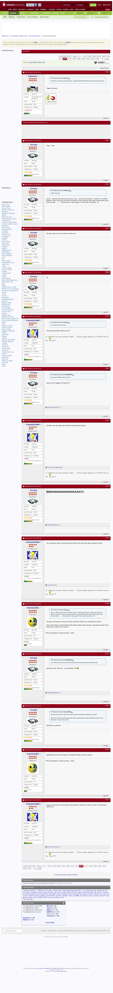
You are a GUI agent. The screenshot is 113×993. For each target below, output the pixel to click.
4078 (87, 58)
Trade (105, 13)
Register (106, 5)
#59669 (107, 749)
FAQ (5, 17)
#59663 (107, 420)
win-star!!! (102, 896)
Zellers (4, 366)
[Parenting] (102, 10)
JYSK (4, 266)
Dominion (5, 225)
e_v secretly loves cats (89, 890)
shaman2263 (33, 608)
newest (58, 894)
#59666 (107, 603)
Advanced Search (101, 17)
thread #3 (51, 896)
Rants (72, 9)
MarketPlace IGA (7, 282)
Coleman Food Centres (9, 222)
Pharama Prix (6, 304)
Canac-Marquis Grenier (9, 218)
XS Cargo (5, 362)
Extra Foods (6, 227)
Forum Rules (50, 922)
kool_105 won (98, 892)
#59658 (107, 184)
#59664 (107, 486)
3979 (69, 58)
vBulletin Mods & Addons (59, 968)
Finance (59, 9)
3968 (103, 56)
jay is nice (57, 892)
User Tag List (26, 51)
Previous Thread (61, 875)
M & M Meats (6, 278)
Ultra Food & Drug (7, 352)
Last (106, 59)
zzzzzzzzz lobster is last (56, 897)
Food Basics (6, 236)
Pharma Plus (6, 306)
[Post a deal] (107, 10)
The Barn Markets (7, 341)
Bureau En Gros (7, 217)
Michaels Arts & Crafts (9, 287)
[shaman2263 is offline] (32, 622)
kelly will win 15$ (87, 892)
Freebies (43, 9)
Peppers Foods (6, 303)
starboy (42, 896)
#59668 (107, 705)
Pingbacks (26, 918)
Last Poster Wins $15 (37, 62)
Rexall (4, 322)
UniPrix (4, 354)
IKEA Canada (6, 261)
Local (91, 13)
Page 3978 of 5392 (65, 56)
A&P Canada (6, 206)
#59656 (107, 72)
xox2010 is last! (42, 897)
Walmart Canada (7, 361)
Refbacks (26, 920)
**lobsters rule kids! (29, 890)
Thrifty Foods (6, 348)
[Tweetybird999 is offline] (32, 333)
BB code (49, 906)
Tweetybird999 (33, 320)
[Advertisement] (63, 131)
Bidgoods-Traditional (8, 213)
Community (21, 17)
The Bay (4, 343)
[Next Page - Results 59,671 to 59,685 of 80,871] (102, 59)
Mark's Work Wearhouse (9, 280)
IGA (3, 259)
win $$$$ (76, 896)
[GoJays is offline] (32, 156)
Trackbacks (50, 916)
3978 (64, 58)
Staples (4, 336)
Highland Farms (7, 250)
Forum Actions (32, 17)
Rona (3, 324)
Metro (3, 285)
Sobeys (4, 332)
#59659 (107, 228)
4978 (97, 58)
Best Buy (5, 211)
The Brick (5, 345)
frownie (28, 892)
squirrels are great (33, 896)
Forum (14, 13)
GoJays (33, 145)
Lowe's (4, 276)
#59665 (107, 538)
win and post (84, 896)
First (76, 57)
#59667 (107, 653)
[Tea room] (93, 10)
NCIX (3, 294)
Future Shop (6, 241)
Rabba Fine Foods (7, 317)
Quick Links (44, 17)
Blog (5, 13)
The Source (5, 347)
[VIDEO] (49, 912)
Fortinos (4, 240)
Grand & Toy (6, 245)
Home (10, 9)
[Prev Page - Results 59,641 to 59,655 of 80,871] (79, 56)
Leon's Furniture (7, 269)
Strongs (4, 338)
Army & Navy (6, 208)
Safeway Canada (7, 325)
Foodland (5, 238)
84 (33, 351)
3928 (98, 56)
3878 (94, 56)
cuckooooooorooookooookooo (71, 890)
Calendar (12, 17)
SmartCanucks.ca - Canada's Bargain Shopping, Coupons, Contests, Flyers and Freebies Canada (73, 930)
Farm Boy (5, 233)
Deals (15, 9)
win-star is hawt (93, 896)
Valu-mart (5, 359)
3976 (108, 56)
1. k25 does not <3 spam (44, 890)
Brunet (4, 215)
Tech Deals (22, 9)
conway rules (57, 890)
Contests (52, 9)
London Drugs (6, 273)
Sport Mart (5, 334)
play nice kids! (87, 894)
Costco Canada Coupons (10, 224)
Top (62, 13)
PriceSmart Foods (7, 310)
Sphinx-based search (62, 971)
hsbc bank (50, 892)
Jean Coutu (5, 264)
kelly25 (56, 467)
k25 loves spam (76, 892)
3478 (89, 56)
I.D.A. (4, 257)
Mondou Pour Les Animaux (10, 289)
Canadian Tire (6, 220)
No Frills (4, 296)
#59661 (107, 316)
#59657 (107, 140)
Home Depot (6, 252)
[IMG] (48, 910)
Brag (79, 13)
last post (106, 892)
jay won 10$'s (66, 892)
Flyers (36, 9)
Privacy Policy (103, 930)
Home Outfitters (7, 255)
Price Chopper (6, 308)
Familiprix (5, 231)
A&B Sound (5, 204)
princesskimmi (51, 407)
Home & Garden (80, 9)
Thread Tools (104, 68)
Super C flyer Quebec (9, 340)
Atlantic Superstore (8, 210)
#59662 (107, 368)
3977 (60, 58)
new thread (52, 894)
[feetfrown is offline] (32, 88)
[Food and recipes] (99, 10)
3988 (78, 58)
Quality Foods (6, 315)
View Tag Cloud (28, 899)
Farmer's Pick (6, 234)
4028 (83, 58)
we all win (58, 896)
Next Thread (72, 875)
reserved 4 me (97, 894)
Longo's (4, 275)
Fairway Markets (7, 229)
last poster (26, 894)
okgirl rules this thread (75, 894)
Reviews (65, 9)
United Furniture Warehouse (7, 356)
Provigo (4, 313)
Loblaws (4, 271)
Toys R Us (5, 350)
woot (34, 897)
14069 (102, 62)
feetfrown (32, 76)
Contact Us (44, 930)
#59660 (107, 272)
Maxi (3, 283)
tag (47, 896)
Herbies (4, 248)
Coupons (30, 9)
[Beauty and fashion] (96, 10)
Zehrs (3, 364)
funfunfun (34, 892)
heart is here (42, 892)
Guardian (5, 247)
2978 (85, 56)
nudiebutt (64, 894)
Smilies (49, 908)
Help (100, 5)
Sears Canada (6, 329)
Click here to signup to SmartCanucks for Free (35, 122)
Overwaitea (5, 297)
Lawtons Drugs (6, 268)
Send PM (105, 118)
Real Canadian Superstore (10, 318)
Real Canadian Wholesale (10, 320)
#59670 (107, 799)
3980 (74, 58)
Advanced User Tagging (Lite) (45, 968)
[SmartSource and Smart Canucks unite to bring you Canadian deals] (10, 192)
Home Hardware (7, 254)
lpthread (32, 894)
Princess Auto (6, 311)
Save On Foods (7, 327)
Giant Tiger (5, 243)
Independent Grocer (8, 262)
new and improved (42, 894)
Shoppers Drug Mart (8, 331)
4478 (92, 58)
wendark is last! (67, 896)
